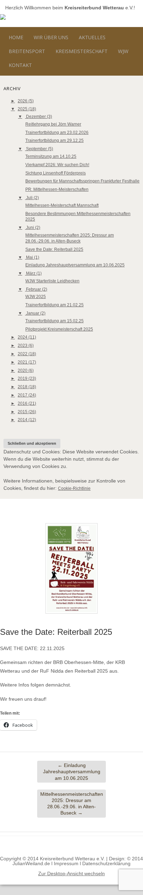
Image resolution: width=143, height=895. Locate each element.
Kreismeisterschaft (82, 51)
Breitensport (27, 51)
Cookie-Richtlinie (74, 488)
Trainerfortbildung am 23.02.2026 (57, 132)
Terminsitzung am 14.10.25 (50, 156)
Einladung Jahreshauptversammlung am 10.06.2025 (75, 265)
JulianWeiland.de (31, 863)
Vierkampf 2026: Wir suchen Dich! (57, 164)
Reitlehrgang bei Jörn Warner (53, 124)
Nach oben (72, 846)
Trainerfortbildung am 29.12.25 (54, 140)
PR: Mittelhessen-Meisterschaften (57, 189)
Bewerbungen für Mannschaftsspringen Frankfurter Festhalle (82, 181)
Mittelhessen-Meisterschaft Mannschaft (62, 205)
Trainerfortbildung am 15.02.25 (54, 320)
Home (16, 37)
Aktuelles (92, 37)
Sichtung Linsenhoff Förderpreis (55, 173)
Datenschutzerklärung (106, 863)
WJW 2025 (35, 296)
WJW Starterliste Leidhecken (52, 281)
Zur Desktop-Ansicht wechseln (71, 873)
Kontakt (20, 65)
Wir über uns (51, 37)
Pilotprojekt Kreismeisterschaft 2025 (59, 329)
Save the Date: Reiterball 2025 (54, 249)
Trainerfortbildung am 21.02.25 (54, 304)
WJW (123, 51)
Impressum (66, 863)
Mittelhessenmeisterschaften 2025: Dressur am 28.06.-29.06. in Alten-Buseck (71, 803)
